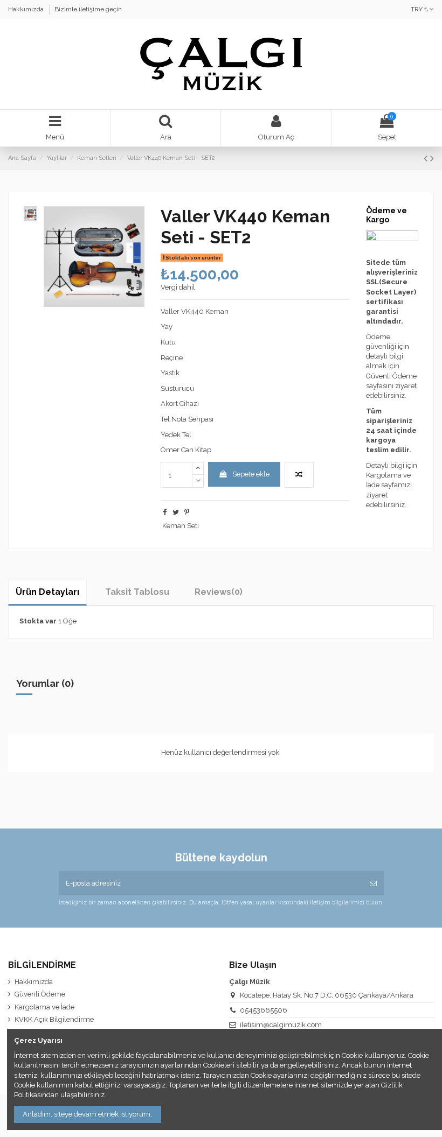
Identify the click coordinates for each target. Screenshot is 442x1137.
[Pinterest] (186, 512)
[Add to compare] (299, 475)
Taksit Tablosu (137, 592)
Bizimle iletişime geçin (88, 9)
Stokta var (38, 621)
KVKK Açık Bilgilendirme (54, 1019)
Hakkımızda (26, 9)
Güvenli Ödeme (40, 994)
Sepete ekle (251, 474)
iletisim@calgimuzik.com (281, 1025)
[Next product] (432, 158)
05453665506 (263, 1010)
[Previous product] (427, 158)
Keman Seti (180, 526)
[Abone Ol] (373, 883)
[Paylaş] (165, 512)
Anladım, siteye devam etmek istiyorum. (87, 1114)
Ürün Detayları (47, 592)
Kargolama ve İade (44, 1007)
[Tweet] (175, 512)
